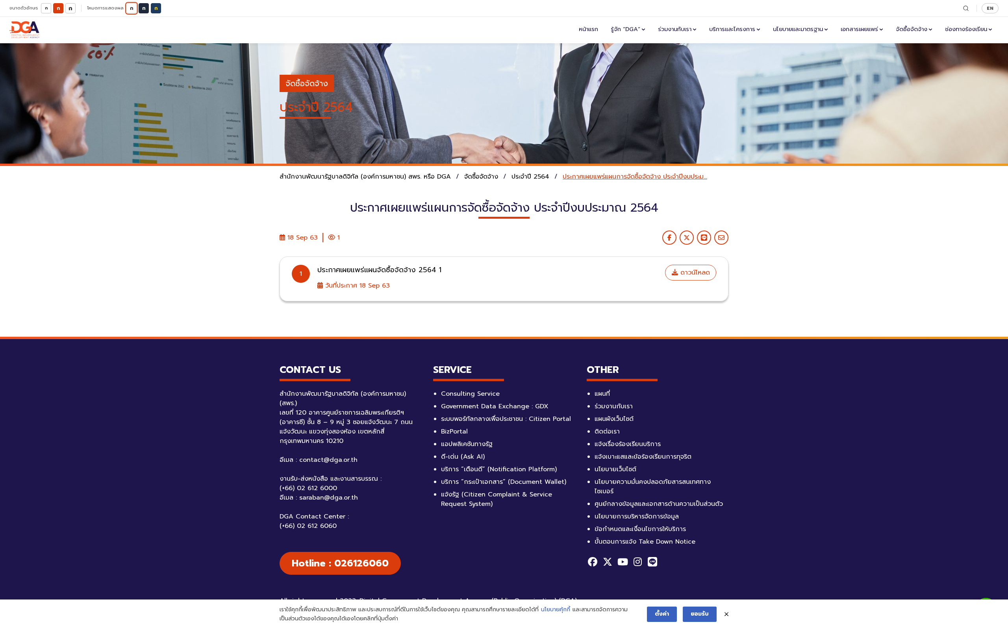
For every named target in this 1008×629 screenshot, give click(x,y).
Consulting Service (470, 393)
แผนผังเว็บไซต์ (614, 419)
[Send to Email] (721, 238)
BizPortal (454, 431)
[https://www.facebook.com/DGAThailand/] (592, 562)
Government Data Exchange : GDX (494, 406)
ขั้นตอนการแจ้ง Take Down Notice (645, 541)
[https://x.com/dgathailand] (607, 562)
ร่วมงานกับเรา (674, 29)
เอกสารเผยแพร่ (859, 29)
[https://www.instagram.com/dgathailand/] (637, 562)
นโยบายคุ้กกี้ (555, 609)
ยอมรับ (700, 614)
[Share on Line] (704, 238)
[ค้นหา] (966, 8)
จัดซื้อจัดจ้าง (911, 29)
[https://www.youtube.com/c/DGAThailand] (622, 562)
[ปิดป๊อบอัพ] (726, 614)
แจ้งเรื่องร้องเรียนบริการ (628, 444)
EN (990, 8)
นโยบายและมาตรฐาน (798, 29)
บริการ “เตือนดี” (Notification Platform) (499, 469)
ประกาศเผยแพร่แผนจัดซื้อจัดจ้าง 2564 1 (379, 269)
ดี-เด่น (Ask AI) (463, 456)
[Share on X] (687, 238)
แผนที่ (602, 393)
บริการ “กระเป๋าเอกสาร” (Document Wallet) (503, 482)
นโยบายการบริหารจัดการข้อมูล (637, 516)
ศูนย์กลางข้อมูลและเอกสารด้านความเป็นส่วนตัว (659, 504)
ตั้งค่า (662, 614)
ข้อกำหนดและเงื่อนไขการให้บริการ (640, 529)
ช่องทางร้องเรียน (966, 29)
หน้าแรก (588, 29)
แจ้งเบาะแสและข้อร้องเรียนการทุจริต (643, 456)
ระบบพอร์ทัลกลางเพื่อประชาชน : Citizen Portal (506, 419)
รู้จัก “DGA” (625, 29)
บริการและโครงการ (732, 29)
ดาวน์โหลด (694, 272)
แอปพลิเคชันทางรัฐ (467, 444)
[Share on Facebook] (669, 238)
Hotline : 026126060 (340, 563)
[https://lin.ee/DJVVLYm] (652, 562)
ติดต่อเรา (607, 431)
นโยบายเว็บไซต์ (615, 469)
